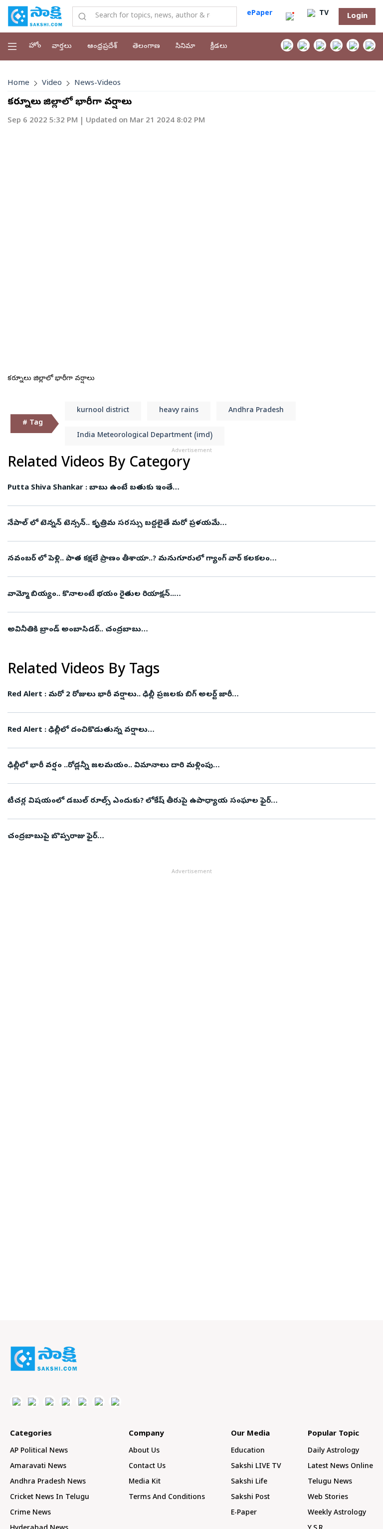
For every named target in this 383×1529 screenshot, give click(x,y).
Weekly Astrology (337, 1513)
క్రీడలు (218, 46)
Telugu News (330, 1482)
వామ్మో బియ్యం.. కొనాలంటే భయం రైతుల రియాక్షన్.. (90, 594)
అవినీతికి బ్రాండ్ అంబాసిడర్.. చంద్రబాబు (74, 630)
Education (248, 1451)
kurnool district (103, 411)
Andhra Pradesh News (48, 1482)
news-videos (97, 83)
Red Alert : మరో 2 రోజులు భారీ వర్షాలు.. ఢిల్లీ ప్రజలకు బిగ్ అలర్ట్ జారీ (119, 695)
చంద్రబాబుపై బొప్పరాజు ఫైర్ (52, 837)
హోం (35, 46)
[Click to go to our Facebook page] (287, 45)
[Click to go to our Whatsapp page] (303, 45)
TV (323, 13)
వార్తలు (62, 46)
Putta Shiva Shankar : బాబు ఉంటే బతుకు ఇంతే (90, 488)
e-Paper (244, 1513)
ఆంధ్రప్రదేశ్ (102, 46)
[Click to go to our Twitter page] (320, 45)
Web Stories (328, 1498)
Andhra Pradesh (256, 411)
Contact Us (147, 1467)
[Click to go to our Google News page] (369, 45)
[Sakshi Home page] (34, 16)
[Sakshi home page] (43, 1358)
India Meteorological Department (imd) (144, 436)
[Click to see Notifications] (289, 16)
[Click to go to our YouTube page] (353, 45)
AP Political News (39, 1451)
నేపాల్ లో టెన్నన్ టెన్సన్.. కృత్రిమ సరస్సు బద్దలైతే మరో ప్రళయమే (113, 523)
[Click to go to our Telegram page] (98, 1401)
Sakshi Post (250, 1498)
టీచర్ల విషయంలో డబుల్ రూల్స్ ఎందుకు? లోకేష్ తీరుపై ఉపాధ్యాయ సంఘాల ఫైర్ (139, 801)
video (52, 83)
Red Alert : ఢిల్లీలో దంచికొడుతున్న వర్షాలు (77, 730)
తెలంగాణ (146, 46)
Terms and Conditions (167, 1498)
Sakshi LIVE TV (256, 1467)
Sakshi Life (249, 1482)
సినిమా (185, 46)
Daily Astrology (333, 1451)
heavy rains (178, 411)
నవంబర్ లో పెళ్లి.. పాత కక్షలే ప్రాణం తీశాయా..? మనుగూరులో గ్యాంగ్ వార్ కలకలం (138, 559)
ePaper (259, 13)
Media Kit (145, 1482)
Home (18, 83)
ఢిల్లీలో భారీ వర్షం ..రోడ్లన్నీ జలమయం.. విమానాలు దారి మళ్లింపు (110, 766)
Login (357, 16)
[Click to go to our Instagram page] (336, 45)
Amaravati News (38, 1467)
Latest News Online (340, 1467)
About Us (144, 1451)
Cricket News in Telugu (49, 1498)
